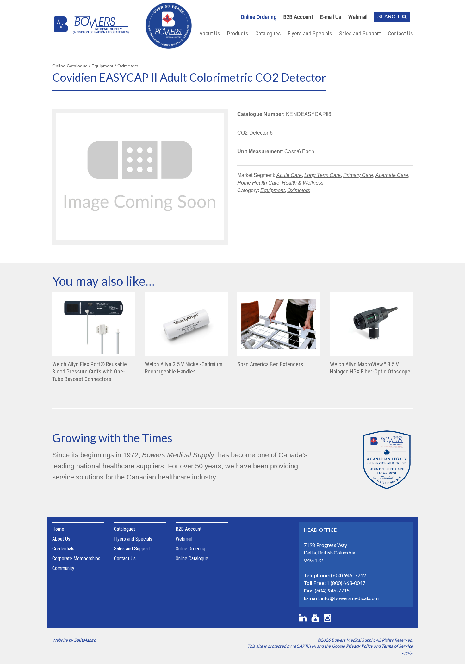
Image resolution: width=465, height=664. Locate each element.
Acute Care (289, 175)
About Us (209, 33)
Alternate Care (391, 175)
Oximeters (298, 190)
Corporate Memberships (76, 558)
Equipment (272, 190)
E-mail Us (330, 17)
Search (388, 16)
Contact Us (400, 33)
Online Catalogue (192, 558)
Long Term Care (322, 175)
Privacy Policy (359, 645)
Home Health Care (258, 182)
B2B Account (298, 17)
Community (63, 568)
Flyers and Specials (310, 33)
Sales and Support (360, 33)
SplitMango (85, 639)
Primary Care (358, 175)
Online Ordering (258, 17)
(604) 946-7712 (348, 575)
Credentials (63, 549)
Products (237, 33)
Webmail (358, 17)
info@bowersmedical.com (350, 598)
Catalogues (268, 33)
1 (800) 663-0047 (345, 583)
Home (58, 529)
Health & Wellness (303, 182)
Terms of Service (397, 645)
